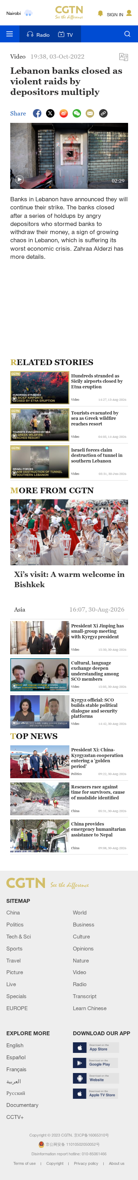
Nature (81, 960)
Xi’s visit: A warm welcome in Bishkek (69, 579)
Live (11, 984)
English (14, 1045)
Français (16, 1069)
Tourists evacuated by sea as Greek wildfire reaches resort (95, 418)
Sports (14, 948)
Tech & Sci (18, 936)
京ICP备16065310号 (91, 1135)
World (80, 912)
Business (83, 924)
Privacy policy (86, 1163)
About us (117, 1163)
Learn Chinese (90, 1008)
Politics (15, 924)
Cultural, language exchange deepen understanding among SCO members (95, 671)
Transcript (85, 996)
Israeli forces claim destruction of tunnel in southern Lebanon (96, 455)
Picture (14, 972)
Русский (15, 1093)
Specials (16, 996)
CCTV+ (15, 1117)
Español (15, 1057)
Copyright (55, 1163)
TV (70, 35)
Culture (81, 936)
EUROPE (17, 1008)
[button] (19, 180)
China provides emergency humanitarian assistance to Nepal (98, 829)
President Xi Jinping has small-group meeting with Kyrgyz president (97, 631)
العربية (13, 1081)
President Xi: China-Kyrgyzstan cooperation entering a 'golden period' (97, 758)
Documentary (22, 1105)
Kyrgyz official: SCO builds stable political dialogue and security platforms (94, 708)
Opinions (83, 948)
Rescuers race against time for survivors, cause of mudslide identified (98, 792)
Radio (43, 35)
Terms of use (25, 1163)
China (13, 912)
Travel (13, 960)
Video (79, 972)
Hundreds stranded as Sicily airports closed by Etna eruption (97, 381)
